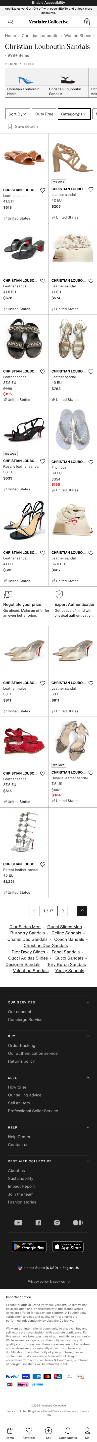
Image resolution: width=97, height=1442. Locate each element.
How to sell (18, 1087)
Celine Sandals (66, 933)
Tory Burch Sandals (66, 964)
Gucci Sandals (68, 958)
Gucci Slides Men (64, 927)
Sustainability (20, 1178)
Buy (11, 1036)
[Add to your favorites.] (43, 190)
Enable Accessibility (48, 2)
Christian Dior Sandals (46, 946)
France (10, 1411)
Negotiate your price (22, 604)
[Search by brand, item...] (10, 21)
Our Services (21, 1002)
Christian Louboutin (40, 35)
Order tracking (21, 1045)
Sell (12, 1078)
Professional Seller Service (33, 1111)
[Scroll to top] (82, 911)
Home (10, 35)
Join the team (21, 1194)
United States (52, 1411)
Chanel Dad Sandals (27, 939)
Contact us (18, 1144)
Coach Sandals (69, 939)
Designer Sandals (23, 964)
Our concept (19, 1012)
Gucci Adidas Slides (28, 958)
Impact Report (21, 1186)
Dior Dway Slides (28, 952)
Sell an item (19, 1103)
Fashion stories (22, 1202)
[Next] (62, 911)
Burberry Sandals (27, 933)
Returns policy (21, 1061)
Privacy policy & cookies (46, 1281)
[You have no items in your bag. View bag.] (86, 21)
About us (16, 1170)
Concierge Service (25, 1019)
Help (12, 1128)
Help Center (19, 1137)
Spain (83, 1411)
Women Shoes (77, 35)
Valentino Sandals (30, 971)
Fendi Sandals (66, 952)
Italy (48, 1415)
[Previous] (35, 911)
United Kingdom (29, 1411)
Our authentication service (33, 1053)
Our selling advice (25, 1095)
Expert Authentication (75, 604)
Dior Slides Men (25, 927)
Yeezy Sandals (69, 971)
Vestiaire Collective (30, 1161)
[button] (86, 21)
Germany (70, 1411)
